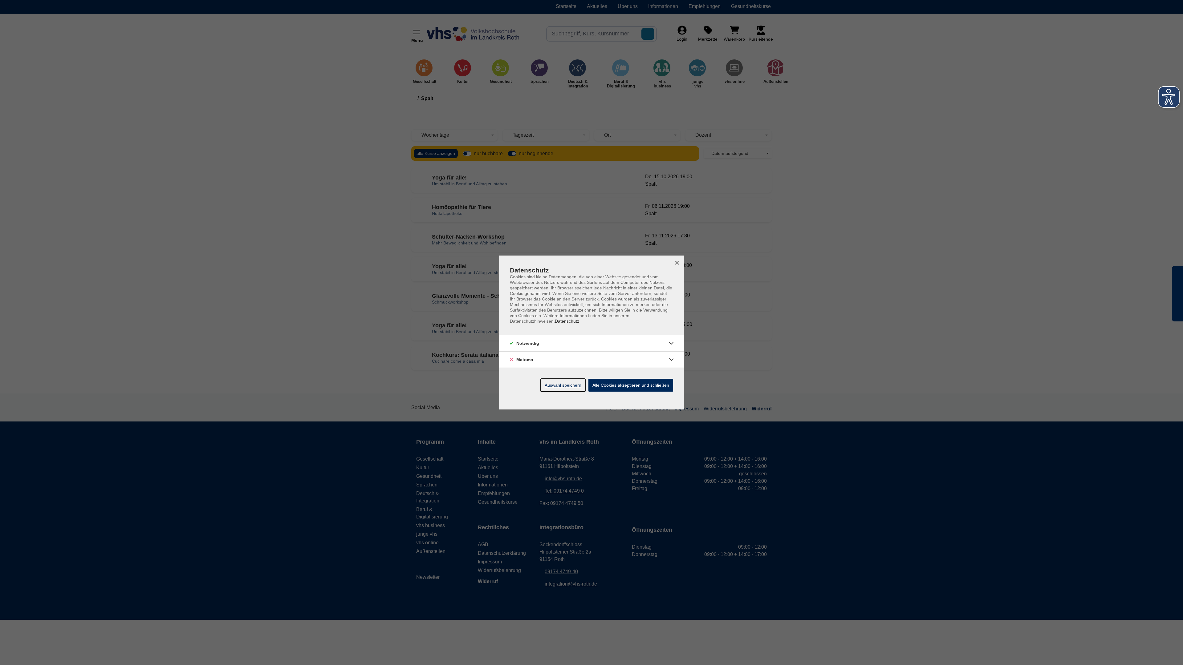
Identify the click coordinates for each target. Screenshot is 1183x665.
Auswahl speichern (563, 385)
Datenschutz (567, 321)
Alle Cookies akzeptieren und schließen (630, 385)
